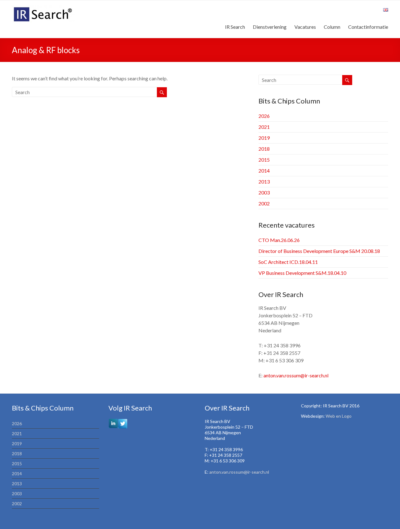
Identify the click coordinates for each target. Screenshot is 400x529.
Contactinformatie (368, 27)
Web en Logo (339, 416)
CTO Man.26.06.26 (279, 240)
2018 (264, 149)
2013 (264, 181)
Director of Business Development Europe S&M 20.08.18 (319, 251)
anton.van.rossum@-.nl (295, 375)
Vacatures (305, 27)
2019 (264, 138)
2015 (264, 160)
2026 (264, 116)
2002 (264, 203)
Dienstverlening (270, 27)
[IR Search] (43, 8)
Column (332, 27)
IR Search (235, 27)
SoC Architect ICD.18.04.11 (288, 262)
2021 (264, 127)
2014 (264, 171)
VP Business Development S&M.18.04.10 (302, 273)
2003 (264, 192)
